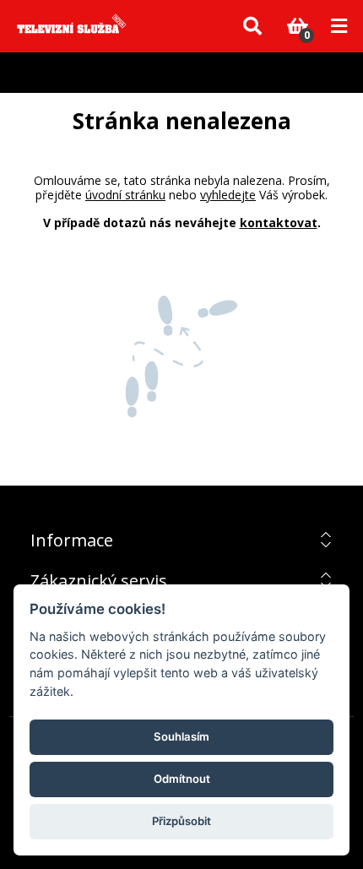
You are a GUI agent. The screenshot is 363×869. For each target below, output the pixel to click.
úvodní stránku (125, 195)
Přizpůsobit (181, 821)
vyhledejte (228, 195)
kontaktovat (278, 223)
